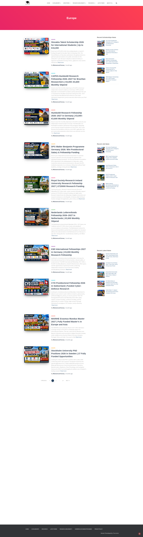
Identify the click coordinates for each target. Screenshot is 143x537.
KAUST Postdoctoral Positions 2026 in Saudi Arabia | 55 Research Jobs (112, 176)
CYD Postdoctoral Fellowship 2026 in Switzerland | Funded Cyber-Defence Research (68, 286)
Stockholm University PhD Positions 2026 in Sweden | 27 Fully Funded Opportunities (68, 353)
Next (67, 380)
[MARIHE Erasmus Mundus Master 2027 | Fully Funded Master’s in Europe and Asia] (36, 322)
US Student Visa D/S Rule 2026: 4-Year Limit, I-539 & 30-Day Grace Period (112, 264)
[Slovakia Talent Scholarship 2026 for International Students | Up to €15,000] (36, 46)
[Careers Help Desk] (27, 3)
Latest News (101, 3)
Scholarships (56, 3)
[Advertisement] (108, 113)
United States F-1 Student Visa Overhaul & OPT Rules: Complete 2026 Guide (112, 292)
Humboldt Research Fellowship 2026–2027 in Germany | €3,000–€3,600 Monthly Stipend (67, 116)
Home (48, 3)
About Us (109, 3)
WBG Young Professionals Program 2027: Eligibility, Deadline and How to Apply (112, 158)
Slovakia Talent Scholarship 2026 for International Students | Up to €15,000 (67, 45)
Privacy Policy (98, 529)
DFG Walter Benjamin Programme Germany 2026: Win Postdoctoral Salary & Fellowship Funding (67, 149)
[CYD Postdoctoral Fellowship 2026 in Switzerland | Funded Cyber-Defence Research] (36, 287)
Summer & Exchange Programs (83, 529)
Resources (91, 3)
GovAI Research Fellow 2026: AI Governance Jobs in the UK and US (112, 167)
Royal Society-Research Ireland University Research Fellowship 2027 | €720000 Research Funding (67, 183)
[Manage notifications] (139, 533)
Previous (44, 380)
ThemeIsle (116, 533)
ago (68, 65)
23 (62, 380)
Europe (53, 39)
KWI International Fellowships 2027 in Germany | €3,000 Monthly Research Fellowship (68, 252)
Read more (61, 62)
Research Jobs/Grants (79, 3)
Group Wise (66, 3)
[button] (60, 3)
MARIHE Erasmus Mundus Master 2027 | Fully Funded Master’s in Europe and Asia (67, 322)
